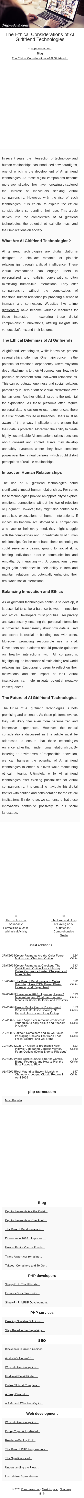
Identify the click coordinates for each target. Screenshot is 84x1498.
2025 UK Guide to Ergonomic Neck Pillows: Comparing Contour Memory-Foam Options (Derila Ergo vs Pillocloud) (41, 1048)
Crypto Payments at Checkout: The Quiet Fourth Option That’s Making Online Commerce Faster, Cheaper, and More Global (41, 970)
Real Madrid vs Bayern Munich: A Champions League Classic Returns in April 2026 (39, 1074)
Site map (65, 1489)
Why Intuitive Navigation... (22, 1367)
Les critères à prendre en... (22, 1476)
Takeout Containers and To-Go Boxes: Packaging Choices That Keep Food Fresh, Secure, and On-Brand (39, 1035)
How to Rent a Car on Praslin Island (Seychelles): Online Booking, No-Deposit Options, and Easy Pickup (38, 1010)
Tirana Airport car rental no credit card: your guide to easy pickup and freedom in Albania (40, 1023)
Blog (40, 53)
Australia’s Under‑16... (19, 1358)
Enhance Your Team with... (22, 1293)
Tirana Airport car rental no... (23, 1256)
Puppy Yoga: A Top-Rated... (22, 1431)
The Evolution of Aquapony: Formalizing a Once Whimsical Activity (16, 925)
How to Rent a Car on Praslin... (25, 1247)
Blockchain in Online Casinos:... (25, 1349)
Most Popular (13, 1100)
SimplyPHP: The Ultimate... (22, 1284)
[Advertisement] (42, 105)
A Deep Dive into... (17, 1394)
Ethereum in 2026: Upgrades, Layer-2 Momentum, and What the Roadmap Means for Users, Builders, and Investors (41, 997)
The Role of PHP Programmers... (26, 1449)
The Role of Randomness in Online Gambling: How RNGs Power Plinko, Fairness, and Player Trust (38, 984)
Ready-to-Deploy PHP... (20, 1440)
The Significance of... (18, 1458)
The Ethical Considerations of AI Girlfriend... (40, 58)
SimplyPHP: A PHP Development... (27, 1302)
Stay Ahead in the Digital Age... (25, 1330)
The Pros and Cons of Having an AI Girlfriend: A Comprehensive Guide (63, 927)
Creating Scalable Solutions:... (24, 1321)
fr (44, 1493)
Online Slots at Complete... (22, 1385)
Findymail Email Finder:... (21, 1376)
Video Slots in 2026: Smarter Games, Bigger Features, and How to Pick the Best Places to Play (39, 1061)
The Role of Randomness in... (24, 1229)
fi (40, 1493)
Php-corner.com (30, 1489)
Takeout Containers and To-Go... (26, 1265)
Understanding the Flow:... (22, 1467)
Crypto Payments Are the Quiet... (26, 1211)
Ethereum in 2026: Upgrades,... (25, 1238)
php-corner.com (41, 48)
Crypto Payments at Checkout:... (26, 1220)
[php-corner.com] (42, 14)
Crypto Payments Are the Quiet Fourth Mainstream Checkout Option (39, 957)
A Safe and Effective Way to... (24, 1403)
